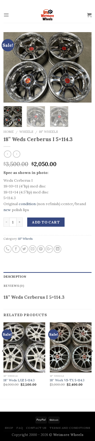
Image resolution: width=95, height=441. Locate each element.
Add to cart (46, 222)
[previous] (11, 67)
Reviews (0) (13, 286)
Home (8, 132)
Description (14, 277)
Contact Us (36, 428)
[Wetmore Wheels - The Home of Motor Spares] (47, 15)
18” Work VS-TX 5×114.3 (67, 380)
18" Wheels (48, 132)
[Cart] (89, 15)
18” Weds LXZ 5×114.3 (19, 380)
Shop (9, 428)
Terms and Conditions (70, 428)
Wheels (26, 132)
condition (27, 203)
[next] (84, 67)
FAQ (19, 428)
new (7, 209)
